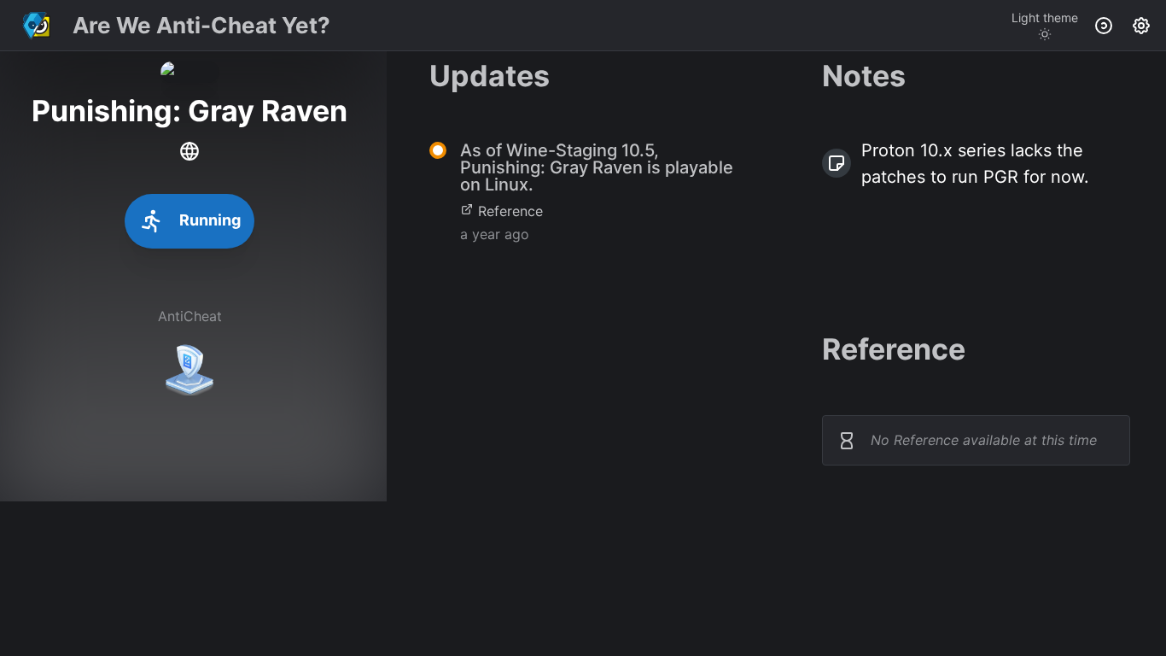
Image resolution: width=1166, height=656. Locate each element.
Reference (510, 211)
